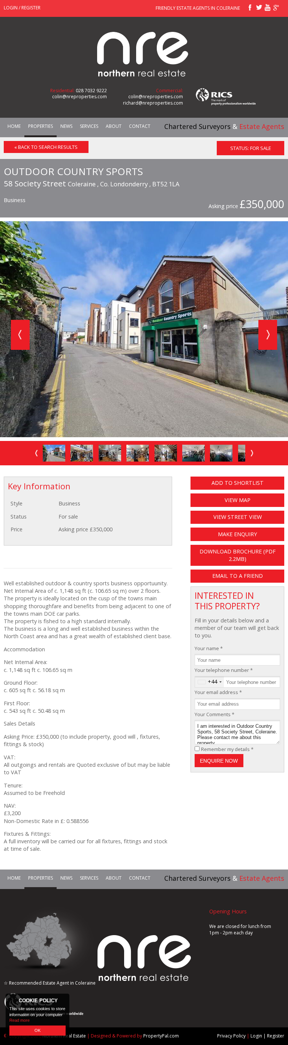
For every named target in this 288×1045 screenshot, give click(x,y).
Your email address (218, 692)
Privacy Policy (231, 1036)
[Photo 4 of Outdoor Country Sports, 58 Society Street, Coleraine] (137, 453)
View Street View (237, 516)
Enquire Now (219, 761)
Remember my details (227, 749)
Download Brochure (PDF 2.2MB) (238, 555)
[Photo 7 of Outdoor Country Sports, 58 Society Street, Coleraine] (221, 453)
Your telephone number (224, 670)
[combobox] (209, 681)
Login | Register (267, 1036)
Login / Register (22, 7)
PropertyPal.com (161, 1036)
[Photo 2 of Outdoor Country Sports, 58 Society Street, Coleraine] (81, 453)
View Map (237, 500)
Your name (209, 648)
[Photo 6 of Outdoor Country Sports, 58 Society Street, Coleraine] (193, 453)
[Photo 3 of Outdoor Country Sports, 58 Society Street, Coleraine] (110, 453)
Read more (19, 1020)
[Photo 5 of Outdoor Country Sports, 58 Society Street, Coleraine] (165, 453)
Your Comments (214, 714)
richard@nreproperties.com (153, 103)
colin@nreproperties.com (79, 96)
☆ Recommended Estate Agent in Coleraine (50, 983)
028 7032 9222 (91, 90)
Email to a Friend (237, 575)
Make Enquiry (237, 534)
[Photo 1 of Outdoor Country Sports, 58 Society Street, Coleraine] (54, 453)
